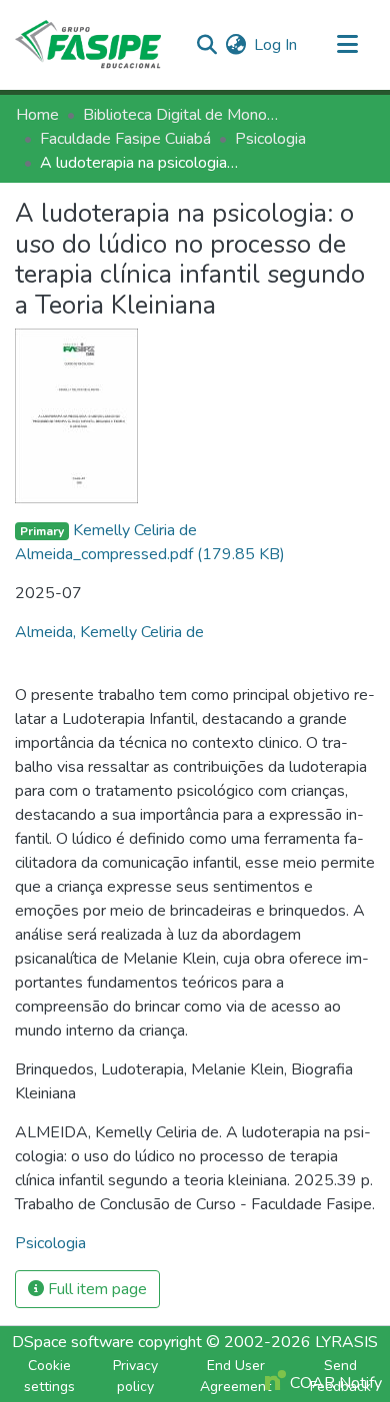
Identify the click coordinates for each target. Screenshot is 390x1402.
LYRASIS (346, 1342)
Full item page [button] (95, 1289)
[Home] (88, 45)
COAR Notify (334, 1383)
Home (37, 115)
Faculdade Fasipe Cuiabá (125, 139)
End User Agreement (235, 1376)
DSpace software (73, 1342)
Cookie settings (49, 1376)
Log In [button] (276, 45)
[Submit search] (206, 45)
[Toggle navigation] (347, 45)
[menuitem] (235, 45)
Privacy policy (135, 1376)
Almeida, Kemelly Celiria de (109, 632)
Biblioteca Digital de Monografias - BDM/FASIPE (183, 115)
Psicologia (270, 139)
